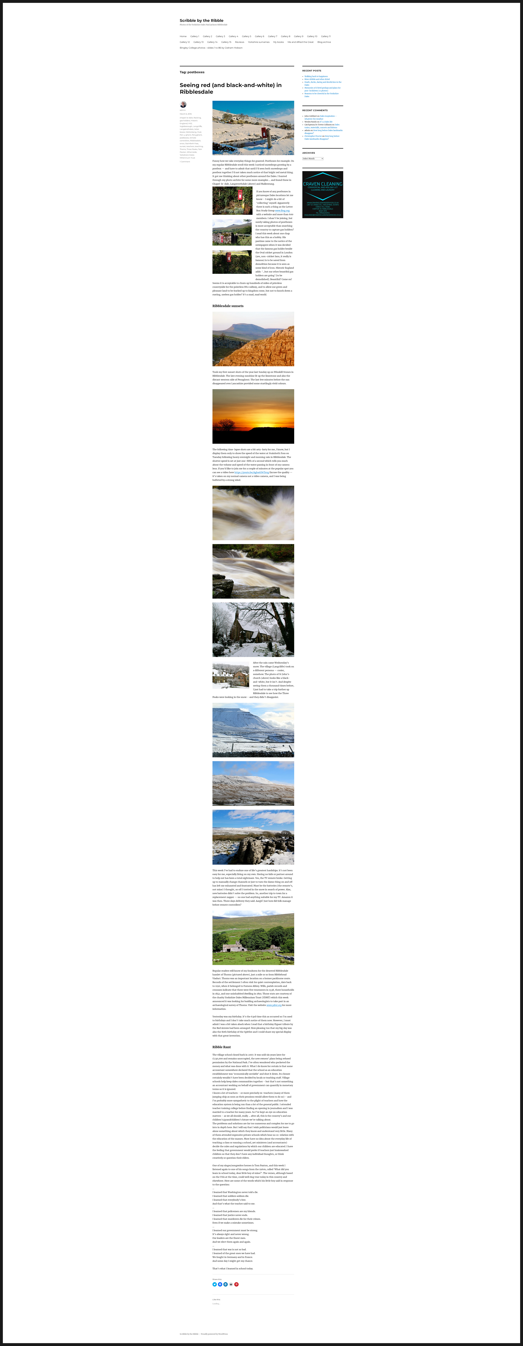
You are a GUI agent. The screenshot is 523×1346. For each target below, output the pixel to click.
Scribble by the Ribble (202, 20)
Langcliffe (197, 126)
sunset (183, 146)
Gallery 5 (246, 36)
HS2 (190, 123)
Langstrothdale (187, 129)
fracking (197, 118)
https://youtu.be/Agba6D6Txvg (252, 472)
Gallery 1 (194, 36)
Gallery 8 (285, 36)
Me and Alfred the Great (301, 42)
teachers (190, 146)
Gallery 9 (298, 36)
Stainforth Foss (191, 143)
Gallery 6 (259, 36)
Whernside (192, 152)
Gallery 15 (226, 42)
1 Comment (185, 161)
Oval (199, 132)
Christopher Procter (313, 136)
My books (278, 42)
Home (183, 36)
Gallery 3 (220, 36)
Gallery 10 (312, 36)
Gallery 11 (326, 36)
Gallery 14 (212, 42)
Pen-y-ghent (185, 135)
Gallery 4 (233, 36)
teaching (199, 146)
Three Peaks (192, 149)
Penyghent (197, 135)
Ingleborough (186, 126)
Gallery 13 (198, 42)
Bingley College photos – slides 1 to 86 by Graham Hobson (211, 47)
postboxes (184, 138)
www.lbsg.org (282, 210)
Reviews (239, 42)
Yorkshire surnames (259, 42)
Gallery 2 (207, 36)
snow (182, 143)
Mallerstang (191, 132)
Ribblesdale (195, 140)
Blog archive (324, 42)
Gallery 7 (272, 36)
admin (183, 110)
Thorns (183, 149)
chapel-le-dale (186, 118)
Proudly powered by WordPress (214, 1334)
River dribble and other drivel (317, 79)
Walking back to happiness (316, 76)
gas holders (185, 120)
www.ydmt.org (274, 1005)
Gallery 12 (185, 42)
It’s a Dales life (326, 122)
